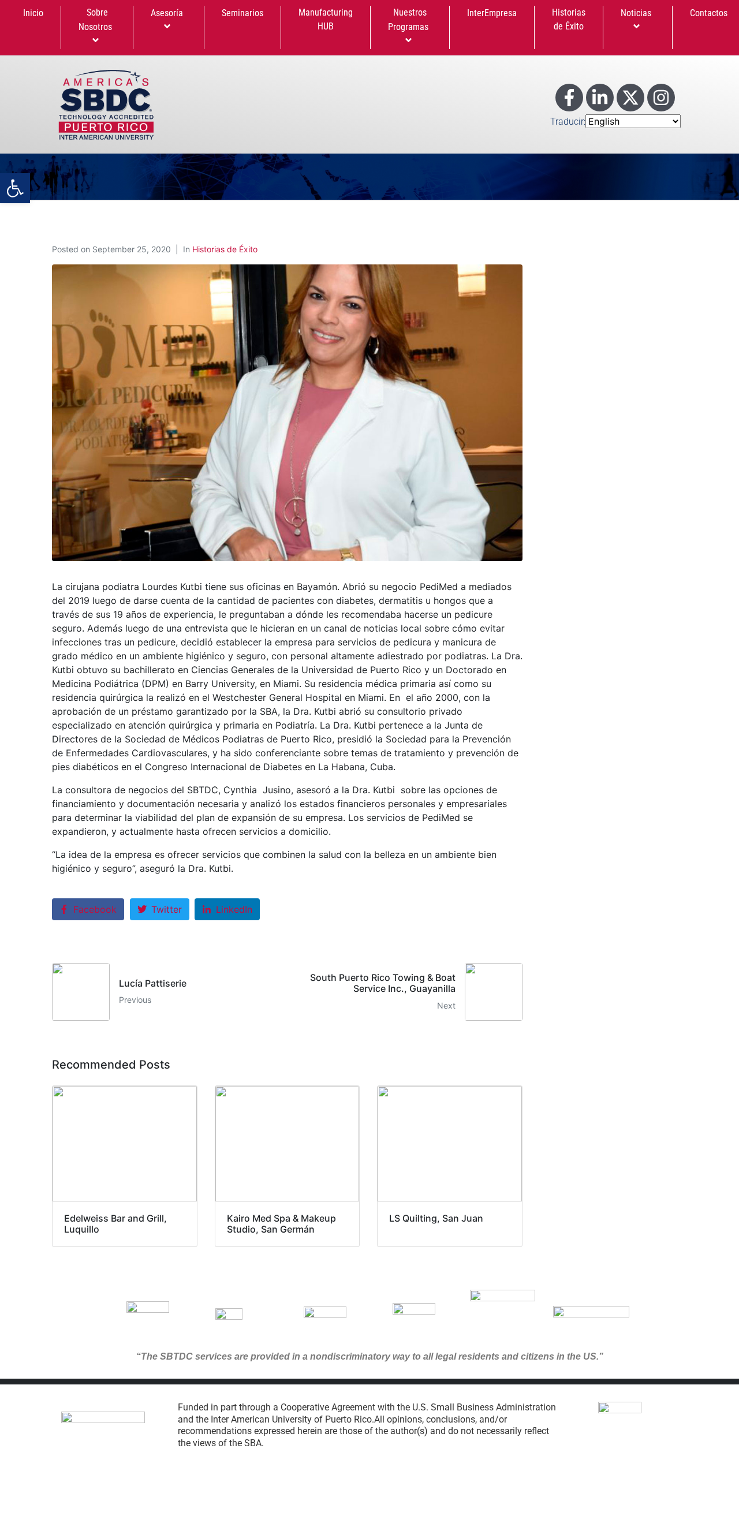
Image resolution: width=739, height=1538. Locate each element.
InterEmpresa (492, 13)
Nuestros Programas (408, 19)
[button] (15, 188)
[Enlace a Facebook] (569, 97)
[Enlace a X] (630, 97)
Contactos (708, 13)
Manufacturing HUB (325, 19)
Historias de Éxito (568, 19)
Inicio (33, 13)
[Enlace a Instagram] (661, 97)
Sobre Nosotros (95, 19)
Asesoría (167, 13)
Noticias (636, 13)
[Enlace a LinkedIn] (600, 97)
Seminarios (242, 13)
